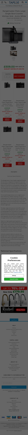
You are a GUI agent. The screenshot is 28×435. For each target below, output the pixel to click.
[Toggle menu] (2, 2)
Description (14, 172)
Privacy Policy (14, 365)
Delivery (14, 327)
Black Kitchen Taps (14, 352)
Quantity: (8, 74)
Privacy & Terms (18, 272)
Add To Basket (7, 119)
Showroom (14, 343)
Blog (14, 346)
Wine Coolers (14, 351)
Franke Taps (14, 357)
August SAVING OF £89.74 (7, 112)
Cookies (14, 332)
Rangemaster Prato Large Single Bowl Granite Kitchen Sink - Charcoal (20, 104)
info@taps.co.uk (15, 409)
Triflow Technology (14, 345)
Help (14, 333)
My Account (14, 335)
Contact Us (14, 330)
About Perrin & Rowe (14, 368)
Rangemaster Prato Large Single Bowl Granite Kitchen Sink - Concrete (7, 148)
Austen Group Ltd (18, 430)
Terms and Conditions (14, 364)
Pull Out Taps (14, 349)
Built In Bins (14, 355)
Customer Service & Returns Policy (14, 329)
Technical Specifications (14, 176)
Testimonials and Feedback (14, 367)
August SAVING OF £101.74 (14, 69)
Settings (14, 275)
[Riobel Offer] (14, 299)
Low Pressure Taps (14, 354)
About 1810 (14, 370)
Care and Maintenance (14, 348)
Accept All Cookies (14, 279)
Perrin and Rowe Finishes (14, 342)
